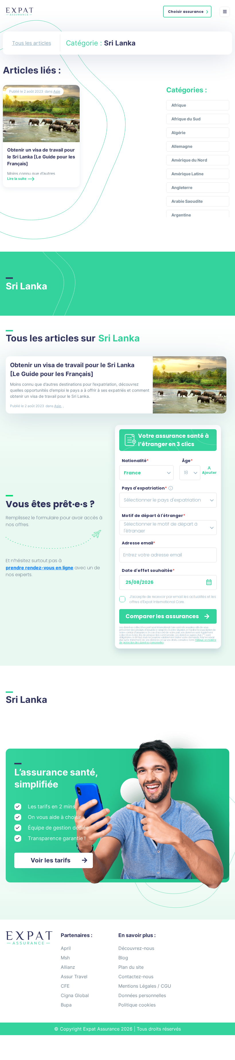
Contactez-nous (135, 976)
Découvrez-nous (136, 948)
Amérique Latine (187, 173)
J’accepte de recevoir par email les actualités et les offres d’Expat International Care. (173, 599)
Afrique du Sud (186, 118)
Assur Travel (74, 976)
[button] (187, 11)
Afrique (178, 105)
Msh (65, 957)
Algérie (178, 132)
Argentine (181, 214)
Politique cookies (137, 1005)
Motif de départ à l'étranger (153, 515)
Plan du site (131, 967)
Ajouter (209, 472)
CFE (65, 986)
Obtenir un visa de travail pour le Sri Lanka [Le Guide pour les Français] (41, 156)
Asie (56, 91)
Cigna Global (75, 995)
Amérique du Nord (189, 160)
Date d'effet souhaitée (148, 570)
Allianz (68, 967)
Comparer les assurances (162, 616)
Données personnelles (142, 995)
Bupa (66, 1005)
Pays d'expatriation (144, 488)
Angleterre (181, 187)
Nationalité (135, 461)
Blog (123, 957)
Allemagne (181, 146)
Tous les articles (31, 43)
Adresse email (138, 543)
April (66, 948)
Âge (187, 461)
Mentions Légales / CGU (144, 986)
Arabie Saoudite (187, 201)
